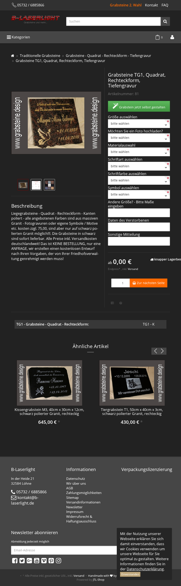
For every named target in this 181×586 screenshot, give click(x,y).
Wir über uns (76, 483)
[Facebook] (14, 560)
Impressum (74, 511)
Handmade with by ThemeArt (109, 576)
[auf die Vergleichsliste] (112, 303)
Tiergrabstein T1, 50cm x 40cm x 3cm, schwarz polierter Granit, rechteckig (132, 411)
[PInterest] (51, 560)
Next (162, 351)
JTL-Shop (98, 580)
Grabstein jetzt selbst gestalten (141, 107)
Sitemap (72, 497)
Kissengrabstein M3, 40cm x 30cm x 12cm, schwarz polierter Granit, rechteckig (49, 411)
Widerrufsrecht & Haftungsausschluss (81, 518)
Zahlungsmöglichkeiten (84, 492)
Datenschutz (75, 478)
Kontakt (151, 5)
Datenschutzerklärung (145, 569)
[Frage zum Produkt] (121, 303)
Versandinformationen (83, 502)
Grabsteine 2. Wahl (125, 5)
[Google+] (29, 560)
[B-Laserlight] (35, 20)
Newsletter (74, 507)
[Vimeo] (44, 560)
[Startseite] (12, 55)
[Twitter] (22, 560)
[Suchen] (165, 21)
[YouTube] (36, 560)
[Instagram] (58, 560)
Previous (155, 351)
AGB (69, 488)
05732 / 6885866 (30, 5)
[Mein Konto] (172, 37)
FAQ (165, 5)
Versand (133, 269)
